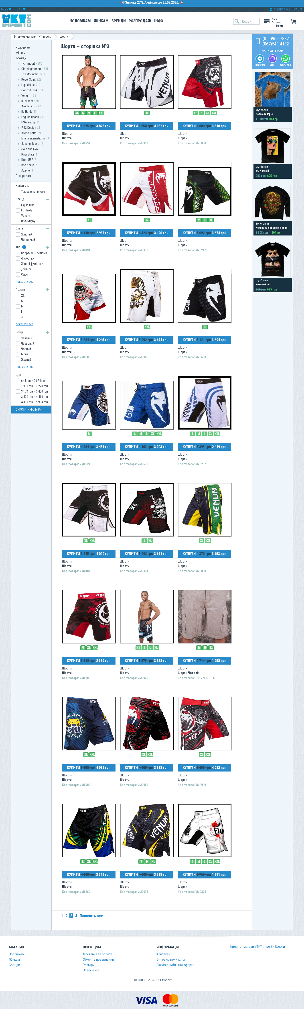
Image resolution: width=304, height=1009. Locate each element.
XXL (101, 113)
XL (207, 113)
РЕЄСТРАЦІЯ (294, 9)
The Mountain (30, 74)
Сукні (24, 274)
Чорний (26, 349)
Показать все (91, 915)
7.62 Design (28, 127)
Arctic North (29, 133)
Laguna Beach (30, 117)
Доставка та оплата (97, 954)
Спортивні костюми (34, 253)
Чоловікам (80, 20)
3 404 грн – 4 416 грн (34, 397)
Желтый (26, 359)
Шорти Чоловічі (189, 673)
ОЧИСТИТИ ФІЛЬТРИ (29, 409)
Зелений (26, 338)
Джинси (26, 269)
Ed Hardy (26, 111)
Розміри (89, 965)
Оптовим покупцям (170, 959)
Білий (24, 354)
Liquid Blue (28, 85)
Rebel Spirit (28, 79)
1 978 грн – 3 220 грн (34, 386)
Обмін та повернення (98, 959)
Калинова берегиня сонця (271, 227)
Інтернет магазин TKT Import (32, 36)
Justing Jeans (30, 143)
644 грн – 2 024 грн (33, 381)
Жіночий (26, 234)
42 (211, 647)
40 (205, 647)
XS (77, 113)
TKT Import (28, 63)
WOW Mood (262, 170)
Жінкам (101, 20)
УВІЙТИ (278, 9)
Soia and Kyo (29, 149)
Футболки (27, 258)
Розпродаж (140, 20)
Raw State (27, 154)
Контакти (163, 954)
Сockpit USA (29, 90)
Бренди (118, 20)
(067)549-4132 (276, 44)
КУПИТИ (89, 126)
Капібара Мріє (264, 114)
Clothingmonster (32, 69)
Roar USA (27, 160)
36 (199, 647)
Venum (25, 95)
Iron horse (27, 165)
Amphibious (29, 106)
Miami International (33, 138)
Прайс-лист (91, 970)
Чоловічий (28, 240)
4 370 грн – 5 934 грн (34, 402)
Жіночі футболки (32, 264)
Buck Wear (27, 101)
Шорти (64, 36)
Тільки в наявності (33, 191)
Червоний (27, 343)
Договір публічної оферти (175, 965)
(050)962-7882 (276, 38)
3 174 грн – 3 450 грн (34, 391)
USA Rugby (28, 122)
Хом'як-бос (263, 284)
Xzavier (26, 170)
